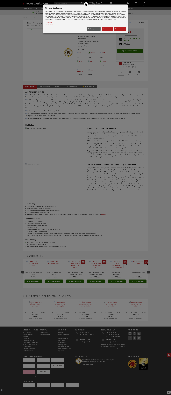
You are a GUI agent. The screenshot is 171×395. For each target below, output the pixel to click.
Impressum (49, 22)
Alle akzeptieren (119, 29)
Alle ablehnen (107, 29)
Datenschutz (49, 25)
